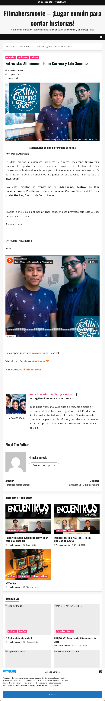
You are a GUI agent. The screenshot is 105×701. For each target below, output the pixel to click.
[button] (101, 671)
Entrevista (11, 57)
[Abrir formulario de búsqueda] (101, 37)
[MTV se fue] (28, 564)
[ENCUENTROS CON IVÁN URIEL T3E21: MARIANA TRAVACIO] (77, 519)
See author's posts (44, 465)
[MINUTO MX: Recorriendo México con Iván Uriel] (77, 619)
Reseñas (22, 631)
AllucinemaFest (32, 369)
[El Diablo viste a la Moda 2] (28, 619)
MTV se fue (10, 583)
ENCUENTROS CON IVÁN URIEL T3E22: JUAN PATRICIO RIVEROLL (26, 539)
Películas (61, 631)
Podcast (34, 57)
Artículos (12, 576)
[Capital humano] (28, 665)
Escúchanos (23, 57)
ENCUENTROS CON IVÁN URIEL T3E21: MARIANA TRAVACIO (72, 539)
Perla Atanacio (39, 394)
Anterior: (17, 483)
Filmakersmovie (16, 70)
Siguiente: (84, 483)
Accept (52, 694)
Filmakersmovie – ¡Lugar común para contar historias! (52, 18)
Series (23, 531)
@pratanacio (67, 394)
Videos (44, 576)
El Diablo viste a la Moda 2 (18, 638)
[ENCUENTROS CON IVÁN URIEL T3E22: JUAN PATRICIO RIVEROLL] (28, 519)
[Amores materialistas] (77, 665)
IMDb (53, 394)
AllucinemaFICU (41, 361)
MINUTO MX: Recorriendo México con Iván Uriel (75, 640)
